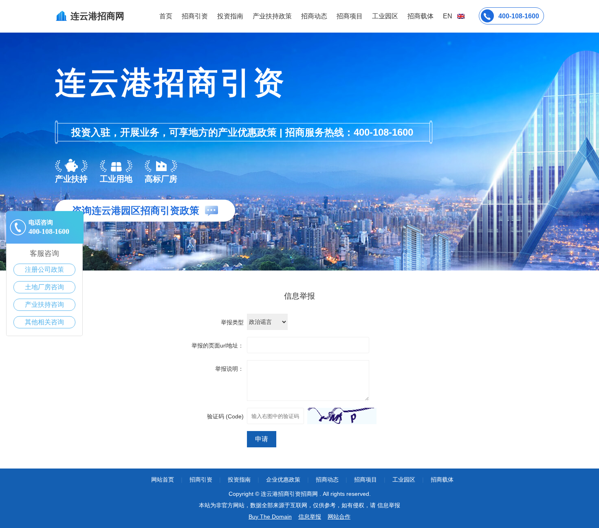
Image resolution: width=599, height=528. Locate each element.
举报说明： (229, 368)
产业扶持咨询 (44, 304)
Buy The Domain (270, 516)
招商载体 (442, 479)
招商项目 (350, 16)
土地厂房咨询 (44, 287)
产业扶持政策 (272, 16)
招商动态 (314, 16)
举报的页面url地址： (218, 345)
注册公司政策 (44, 269)
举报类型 (232, 322)
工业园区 (385, 16)
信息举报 (309, 516)
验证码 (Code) (225, 416)
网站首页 (162, 479)
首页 (165, 16)
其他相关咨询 (44, 322)
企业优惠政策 (283, 479)
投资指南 (230, 16)
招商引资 (195, 16)
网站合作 (339, 516)
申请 (261, 439)
